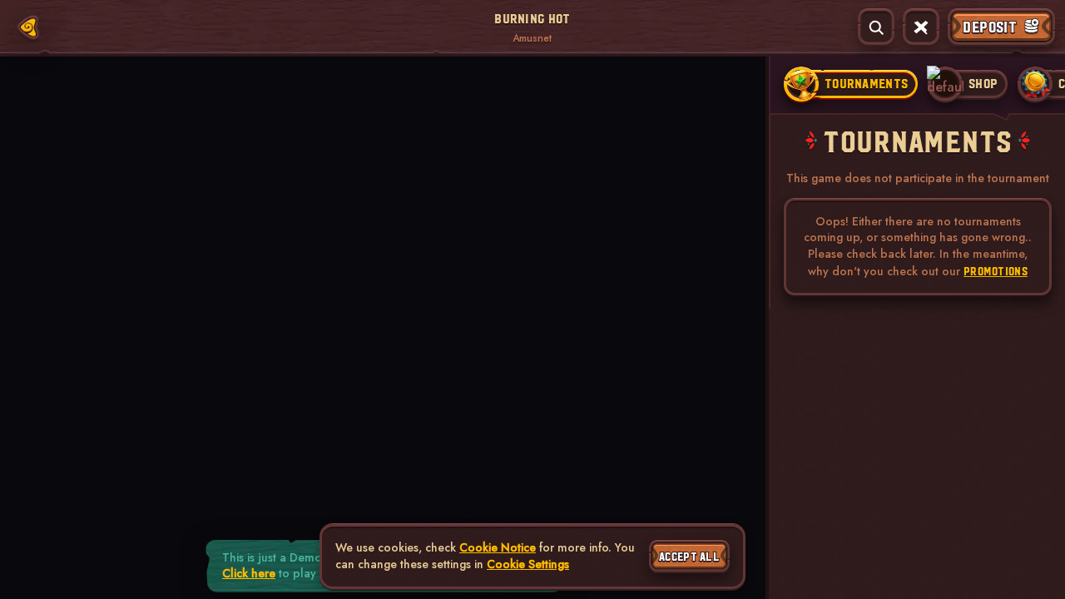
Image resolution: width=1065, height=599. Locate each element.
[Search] (876, 27)
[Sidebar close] (921, 27)
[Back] (28, 27)
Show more (170, 141)
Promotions (995, 271)
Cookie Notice (497, 548)
